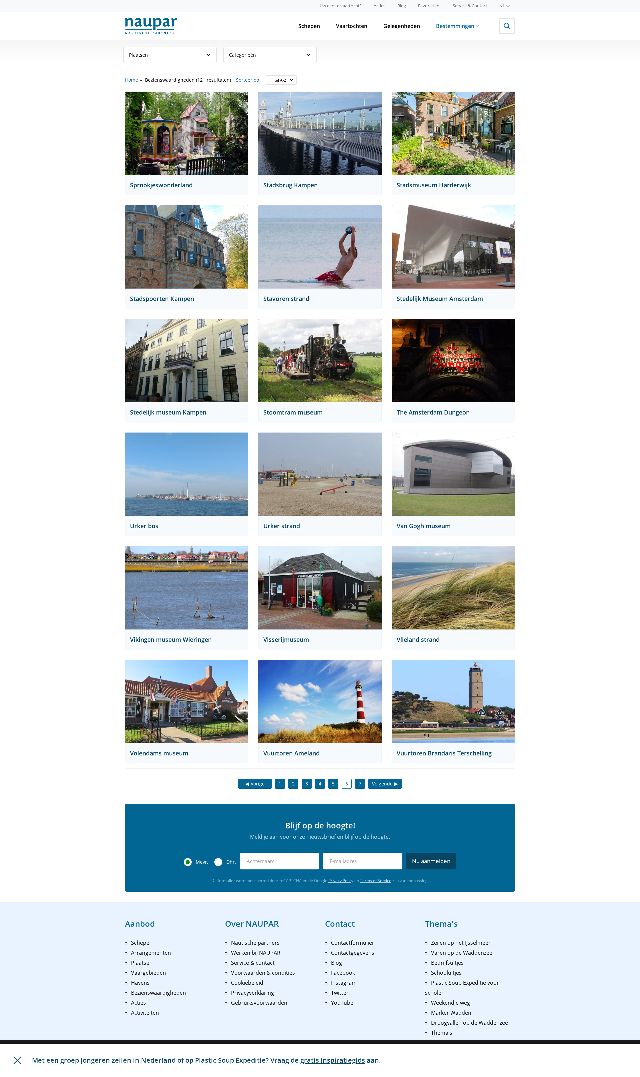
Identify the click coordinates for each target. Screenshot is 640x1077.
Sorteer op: (248, 80)
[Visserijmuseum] (320, 587)
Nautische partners (255, 942)
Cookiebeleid (247, 982)
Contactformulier (352, 942)
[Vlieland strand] (453, 587)
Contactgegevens (352, 952)
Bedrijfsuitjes (447, 962)
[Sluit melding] (17, 1060)
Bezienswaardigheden (158, 992)
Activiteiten (145, 1012)
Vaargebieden (148, 972)
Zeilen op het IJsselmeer (461, 942)
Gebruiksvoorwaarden (259, 1002)
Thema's (441, 1032)
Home (131, 80)
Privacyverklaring (252, 992)
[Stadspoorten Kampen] (186, 247)
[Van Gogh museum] (453, 474)
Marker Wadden (451, 1012)
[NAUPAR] (151, 26)
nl (502, 6)
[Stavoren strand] (320, 247)
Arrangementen (151, 952)
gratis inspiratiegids (332, 1060)
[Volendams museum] (186, 701)
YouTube (342, 1002)
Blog (401, 6)
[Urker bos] (186, 474)
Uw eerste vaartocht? (341, 6)
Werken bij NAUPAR (255, 952)
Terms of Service (375, 880)
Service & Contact (470, 6)
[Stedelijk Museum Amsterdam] (453, 247)
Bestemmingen (455, 26)
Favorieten (428, 6)
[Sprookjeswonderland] (186, 133)
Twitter (340, 992)
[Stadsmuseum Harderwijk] (453, 133)
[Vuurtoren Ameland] (320, 701)
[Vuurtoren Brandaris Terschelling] (453, 701)
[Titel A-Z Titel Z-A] (281, 80)
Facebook (343, 972)
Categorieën (242, 55)
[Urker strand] (320, 474)
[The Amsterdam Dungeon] (453, 360)
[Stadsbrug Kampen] (320, 133)
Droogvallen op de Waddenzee (469, 1022)
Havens (140, 982)
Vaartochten (351, 26)
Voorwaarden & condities (263, 972)
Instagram (344, 982)
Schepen (309, 26)
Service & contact (253, 962)
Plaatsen (138, 55)
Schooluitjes (446, 972)
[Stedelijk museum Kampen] (186, 360)
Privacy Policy (340, 880)
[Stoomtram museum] (320, 360)
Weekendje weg (450, 1002)
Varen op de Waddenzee (461, 952)
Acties (379, 6)
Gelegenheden (401, 26)
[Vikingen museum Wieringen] (186, 587)
